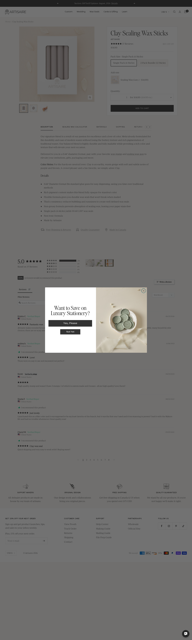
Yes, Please (70, 323)
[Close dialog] (143, 290)
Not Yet (70, 332)
